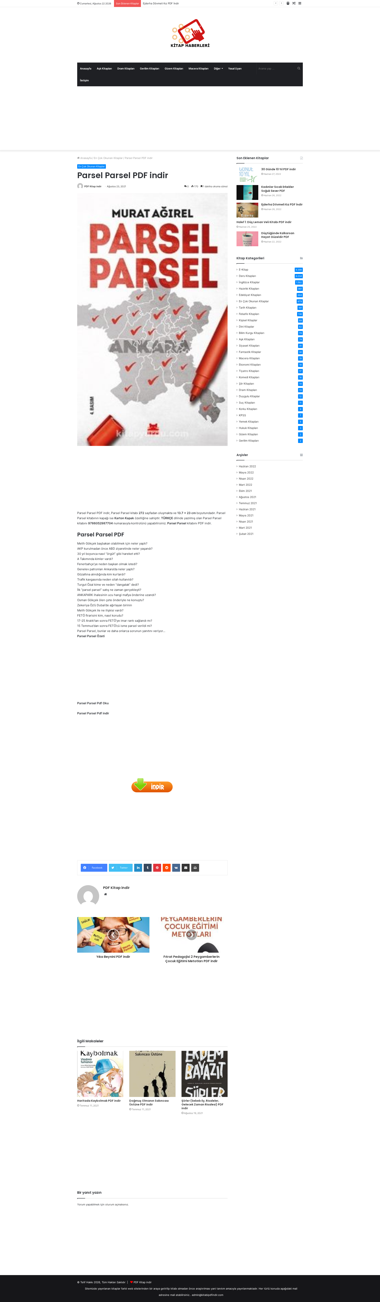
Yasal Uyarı (234, 68)
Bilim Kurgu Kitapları (251, 333)
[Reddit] (167, 868)
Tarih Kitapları (247, 307)
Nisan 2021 (246, 521)
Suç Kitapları (247, 402)
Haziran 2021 (247, 509)
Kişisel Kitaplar (248, 320)
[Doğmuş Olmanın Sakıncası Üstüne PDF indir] (152, 1074)
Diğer (217, 68)
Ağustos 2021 (247, 497)
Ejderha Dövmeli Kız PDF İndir (282, 204)
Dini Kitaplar (246, 326)
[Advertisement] (190, 118)
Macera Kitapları (198, 68)
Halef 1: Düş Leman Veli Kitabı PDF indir (167, 3)
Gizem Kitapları (174, 68)
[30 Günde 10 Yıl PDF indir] (247, 174)
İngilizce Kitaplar (249, 282)
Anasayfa (85, 68)
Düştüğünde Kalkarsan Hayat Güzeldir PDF (277, 235)
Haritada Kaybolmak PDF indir (99, 1101)
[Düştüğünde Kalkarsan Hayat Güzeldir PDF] (247, 238)
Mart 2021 (245, 527)
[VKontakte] (176, 868)
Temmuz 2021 (248, 503)
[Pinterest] (157, 868)
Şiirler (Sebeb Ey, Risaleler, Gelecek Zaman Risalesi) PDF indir (202, 1104)
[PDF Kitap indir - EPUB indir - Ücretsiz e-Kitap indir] (190, 35)
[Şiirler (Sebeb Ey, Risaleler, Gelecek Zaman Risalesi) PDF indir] (204, 1074)
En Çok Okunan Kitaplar (108, 158)
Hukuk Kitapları (248, 428)
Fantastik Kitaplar (250, 352)
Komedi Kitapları (249, 377)
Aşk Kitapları (104, 68)
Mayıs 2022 (246, 472)
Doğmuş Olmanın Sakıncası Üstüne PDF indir (149, 1102)
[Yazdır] (195, 868)
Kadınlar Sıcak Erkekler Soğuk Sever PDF (277, 189)
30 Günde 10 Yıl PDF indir (278, 169)
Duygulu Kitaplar (249, 396)
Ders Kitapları (247, 276)
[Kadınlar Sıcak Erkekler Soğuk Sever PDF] (247, 192)
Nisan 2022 (246, 478)
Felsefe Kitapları (249, 314)
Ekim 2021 (245, 490)
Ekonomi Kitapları (250, 364)
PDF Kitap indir (93, 186)
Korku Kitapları (248, 409)
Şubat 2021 (246, 533)
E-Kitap (243, 269)
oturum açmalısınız (116, 1204)
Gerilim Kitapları (149, 68)
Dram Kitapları (125, 68)
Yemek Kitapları (248, 421)
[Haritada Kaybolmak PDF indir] (100, 1074)
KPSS (242, 415)
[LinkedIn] (138, 868)
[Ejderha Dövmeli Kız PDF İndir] (247, 210)
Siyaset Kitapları (249, 345)
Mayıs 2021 (246, 515)
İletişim (84, 80)
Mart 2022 (245, 484)
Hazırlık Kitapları (249, 288)
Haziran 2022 (247, 466)
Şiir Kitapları (246, 383)
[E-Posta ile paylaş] (186, 868)
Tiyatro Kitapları (249, 371)
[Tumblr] (148, 868)
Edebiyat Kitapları (250, 295)
